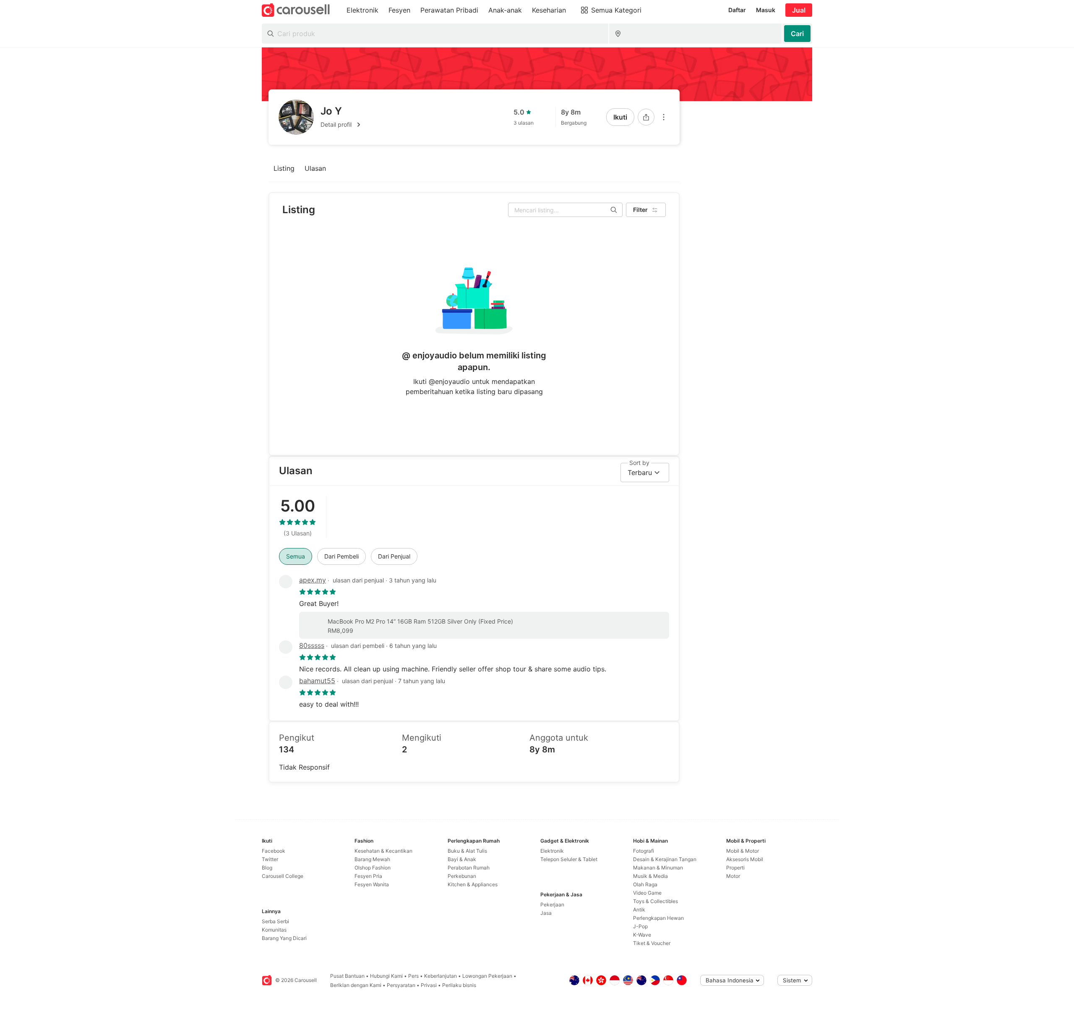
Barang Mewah (372, 859)
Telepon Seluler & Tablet (568, 859)
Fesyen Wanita (372, 884)
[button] (342, 125)
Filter (640, 209)
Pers (413, 976)
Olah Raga (645, 884)
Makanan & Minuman (658, 867)
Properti (735, 867)
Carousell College (282, 876)
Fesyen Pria (368, 876)
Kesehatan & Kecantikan (383, 851)
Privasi (429, 985)
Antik (639, 909)
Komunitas (274, 930)
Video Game (647, 893)
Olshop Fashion (373, 867)
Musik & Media (650, 876)
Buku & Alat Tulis (467, 851)
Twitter (270, 859)
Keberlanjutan (440, 976)
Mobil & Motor (742, 851)
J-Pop (640, 926)
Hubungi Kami (386, 976)
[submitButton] (797, 33)
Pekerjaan (552, 904)
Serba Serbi (275, 921)
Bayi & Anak (462, 859)
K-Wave (642, 935)
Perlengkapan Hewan (658, 918)
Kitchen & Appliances (473, 884)
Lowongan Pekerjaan (487, 976)
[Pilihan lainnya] (664, 117)
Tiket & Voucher (651, 943)
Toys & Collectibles (655, 901)
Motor (733, 876)
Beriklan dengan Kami (355, 985)
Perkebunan (462, 876)
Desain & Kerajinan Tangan (664, 859)
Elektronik (552, 851)
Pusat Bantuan (347, 976)
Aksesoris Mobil (744, 859)
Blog (267, 867)
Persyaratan (401, 985)
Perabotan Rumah (469, 867)
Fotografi (643, 851)
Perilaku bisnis (459, 985)
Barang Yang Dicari (284, 938)
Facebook (273, 851)
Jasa (546, 913)
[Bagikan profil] (646, 117)
